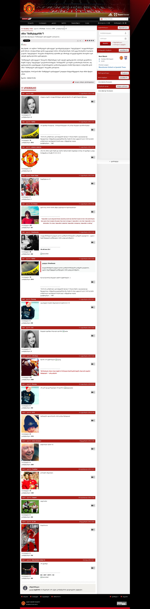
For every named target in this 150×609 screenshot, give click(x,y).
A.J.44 (33, 521)
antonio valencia (36, 147)
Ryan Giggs (34, 175)
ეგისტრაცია (123, 27)
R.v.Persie (34, 204)
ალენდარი (124, 50)
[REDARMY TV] (26, 18)
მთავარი (25, 596)
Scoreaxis (109, 82)
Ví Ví (33, 412)
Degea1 (34, 497)
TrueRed (34, 469)
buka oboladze (36, 441)
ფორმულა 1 (115, 596)
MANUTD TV (57, 596)
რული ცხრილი (122, 86)
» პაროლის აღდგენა (119, 44)
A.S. (32, 93)
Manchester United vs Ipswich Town (112, 67)
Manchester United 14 (38, 560)
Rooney (33, 299)
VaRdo (33, 122)
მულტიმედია (45, 596)
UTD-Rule (42, 28)
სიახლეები (35, 596)
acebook (125, 73)
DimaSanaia (35, 232)
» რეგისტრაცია (117, 42)
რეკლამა (125, 596)
